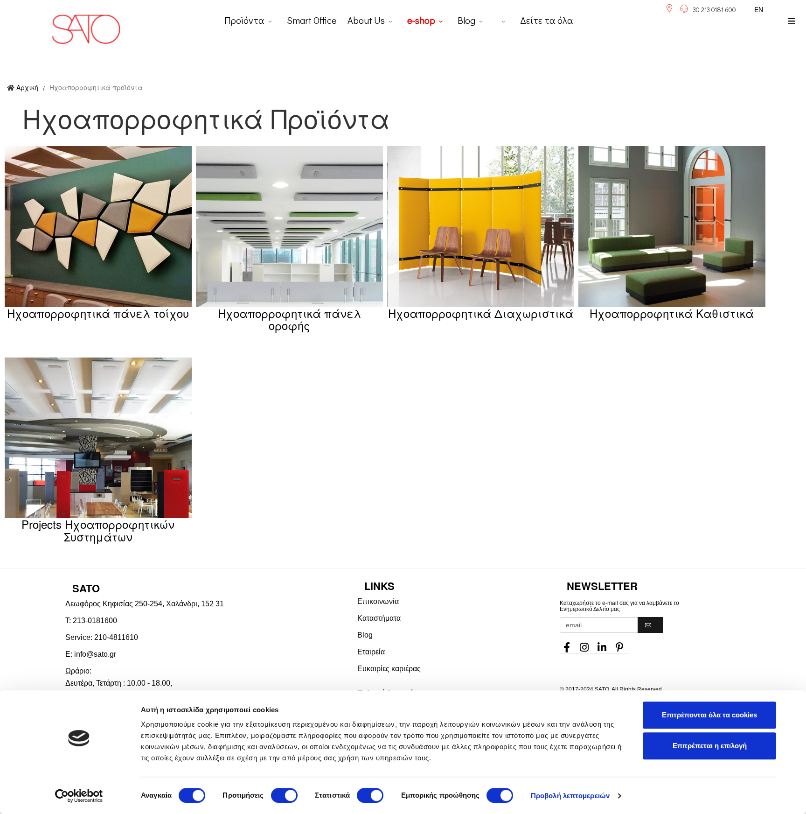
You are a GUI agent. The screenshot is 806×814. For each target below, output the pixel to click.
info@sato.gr (95, 654)
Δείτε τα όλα (546, 20)
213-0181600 (95, 621)
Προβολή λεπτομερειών (570, 796)
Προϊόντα (244, 20)
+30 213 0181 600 (712, 9)
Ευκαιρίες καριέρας (389, 669)
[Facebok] (567, 645)
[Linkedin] (602, 645)
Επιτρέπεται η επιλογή (710, 746)
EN (758, 9)
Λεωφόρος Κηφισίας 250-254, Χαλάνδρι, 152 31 (144, 604)
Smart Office (311, 20)
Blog (466, 20)
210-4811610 (116, 637)
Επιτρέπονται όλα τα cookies (709, 715)
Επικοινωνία (378, 601)
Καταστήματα (379, 618)
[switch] (284, 795)
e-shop (421, 20)
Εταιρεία (371, 652)
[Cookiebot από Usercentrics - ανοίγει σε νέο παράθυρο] (79, 796)
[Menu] (791, 21)
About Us (366, 20)
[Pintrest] (620, 645)
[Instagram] (584, 645)
